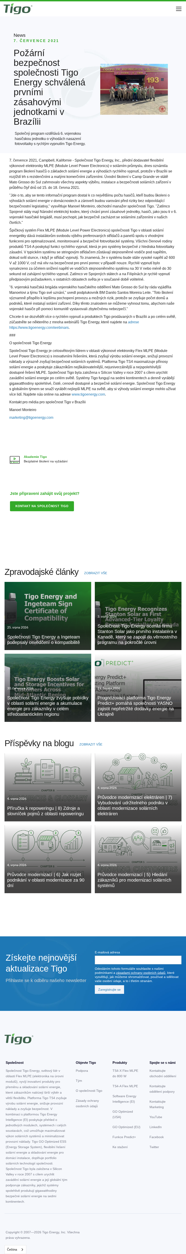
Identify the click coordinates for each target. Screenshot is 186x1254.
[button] (177, 8)
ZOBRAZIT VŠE (95, 573)
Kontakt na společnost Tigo (42, 506)
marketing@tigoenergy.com (31, 417)
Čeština (12, 1249)
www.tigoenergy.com (88, 394)
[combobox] (15, 1249)
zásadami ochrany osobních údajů (140, 973)
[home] (18, 8)
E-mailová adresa (107, 952)
